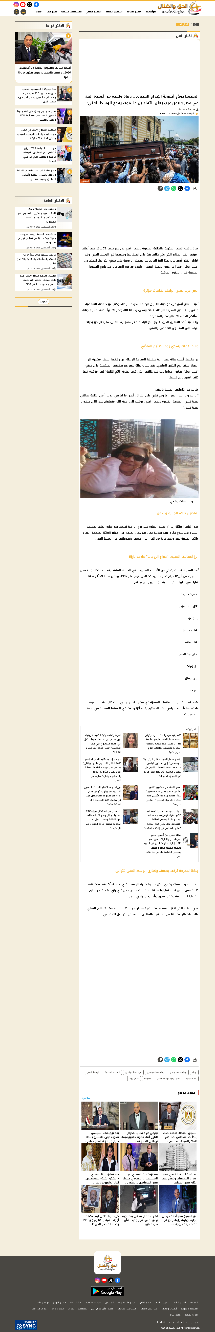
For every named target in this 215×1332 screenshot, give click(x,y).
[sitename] (107, 1263)
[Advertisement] (139, 66)
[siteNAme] (180, 8)
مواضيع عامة (43, 1302)
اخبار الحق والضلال (148, 1308)
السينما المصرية (112, 1072)
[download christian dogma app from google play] (107, 1291)
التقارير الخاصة (114, 11)
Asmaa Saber (187, 109)
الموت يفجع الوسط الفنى (168, 1078)
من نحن (194, 1322)
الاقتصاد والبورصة (189, 1308)
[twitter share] (180, 188)
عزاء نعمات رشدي (133, 1072)
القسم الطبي (94, 11)
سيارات (71, 1308)
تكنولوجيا (82, 1308)
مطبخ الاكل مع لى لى (102, 1308)
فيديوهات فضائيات (127, 1308)
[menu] (23, 12)
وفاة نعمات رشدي (178, 1072)
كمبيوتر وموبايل (169, 1308)
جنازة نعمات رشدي (155, 1072)
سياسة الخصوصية (178, 1322)
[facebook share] (187, 188)
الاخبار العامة (134, 11)
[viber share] (167, 188)
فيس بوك (134, 1078)
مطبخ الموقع (59, 1302)
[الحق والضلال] (196, 24)
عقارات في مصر (39, 1308)
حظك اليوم (175, 1314)
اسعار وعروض (57, 1308)
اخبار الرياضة (75, 1302)
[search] (16, 12)
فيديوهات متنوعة (71, 11)
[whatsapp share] (173, 188)
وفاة (194, 1072)
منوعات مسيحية (93, 1302)
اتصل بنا (161, 1322)
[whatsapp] (160, 188)
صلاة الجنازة (191, 1078)
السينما (147, 1078)
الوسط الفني (93, 1072)
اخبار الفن (51, 11)
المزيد (43, 301)
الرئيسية (151, 11)
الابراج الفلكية (191, 1314)
